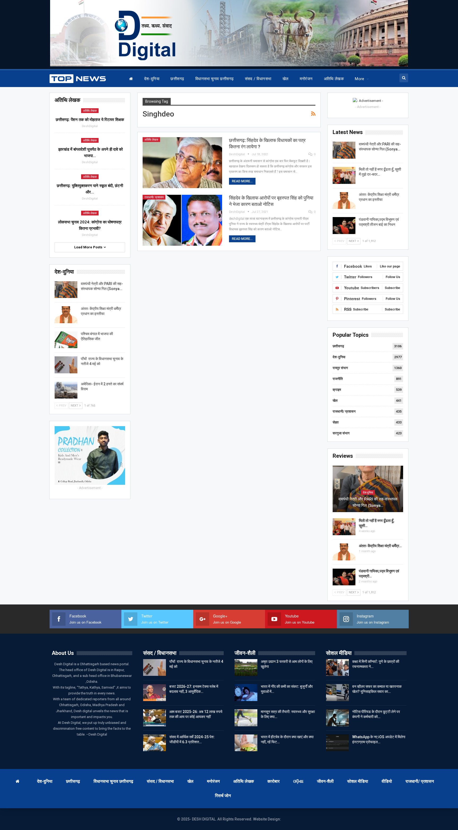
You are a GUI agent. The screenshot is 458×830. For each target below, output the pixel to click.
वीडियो (387, 781)
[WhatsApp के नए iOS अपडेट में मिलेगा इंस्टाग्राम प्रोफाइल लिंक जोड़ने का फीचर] (337, 742)
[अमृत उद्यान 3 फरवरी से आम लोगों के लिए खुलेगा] (246, 667)
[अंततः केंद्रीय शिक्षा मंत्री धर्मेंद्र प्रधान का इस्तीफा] (344, 200)
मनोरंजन (306, 78)
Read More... (242, 181)
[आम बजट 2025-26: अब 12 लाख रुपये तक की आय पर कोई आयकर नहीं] (154, 717)
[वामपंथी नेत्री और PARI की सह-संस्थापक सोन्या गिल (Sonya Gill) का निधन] (344, 150)
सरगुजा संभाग (341, 433)
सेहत (335, 422)
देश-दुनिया (152, 78)
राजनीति (338, 379)
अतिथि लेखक (334, 78)
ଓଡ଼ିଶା (298, 781)
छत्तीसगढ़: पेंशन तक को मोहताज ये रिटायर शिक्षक (90, 119)
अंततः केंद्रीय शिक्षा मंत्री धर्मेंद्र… (380, 546)
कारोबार (273, 781)
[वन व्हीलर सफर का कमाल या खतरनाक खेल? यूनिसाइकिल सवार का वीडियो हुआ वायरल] (337, 692)
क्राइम (337, 390)
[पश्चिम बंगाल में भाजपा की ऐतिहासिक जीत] (66, 339)
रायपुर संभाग (340, 368)
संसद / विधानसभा (258, 78)
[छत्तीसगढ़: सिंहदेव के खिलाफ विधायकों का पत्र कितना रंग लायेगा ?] (182, 162)
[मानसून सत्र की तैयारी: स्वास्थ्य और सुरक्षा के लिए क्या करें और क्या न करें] (246, 717)
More (359, 78)
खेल (286, 78)
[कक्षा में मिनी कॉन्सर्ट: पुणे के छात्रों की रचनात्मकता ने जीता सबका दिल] (337, 667)
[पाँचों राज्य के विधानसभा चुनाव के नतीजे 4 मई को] (66, 364)
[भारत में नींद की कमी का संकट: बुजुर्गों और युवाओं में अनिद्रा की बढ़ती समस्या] (246, 692)
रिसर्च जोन (223, 795)
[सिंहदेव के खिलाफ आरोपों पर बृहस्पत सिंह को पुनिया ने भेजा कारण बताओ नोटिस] (182, 220)
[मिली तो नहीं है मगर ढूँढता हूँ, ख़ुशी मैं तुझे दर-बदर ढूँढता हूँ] (344, 175)
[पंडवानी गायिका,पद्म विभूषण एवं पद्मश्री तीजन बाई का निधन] (344, 225)
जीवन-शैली (325, 781)
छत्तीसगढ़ (177, 78)
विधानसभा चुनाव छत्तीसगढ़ (214, 78)
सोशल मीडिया (357, 781)
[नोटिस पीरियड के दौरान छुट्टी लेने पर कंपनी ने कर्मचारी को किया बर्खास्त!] (337, 717)
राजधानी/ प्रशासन (154, 197)
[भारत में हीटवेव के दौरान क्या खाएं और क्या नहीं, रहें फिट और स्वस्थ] (246, 742)
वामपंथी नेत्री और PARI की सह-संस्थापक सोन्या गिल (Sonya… (368, 502)
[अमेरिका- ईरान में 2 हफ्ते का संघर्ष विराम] (66, 390)
